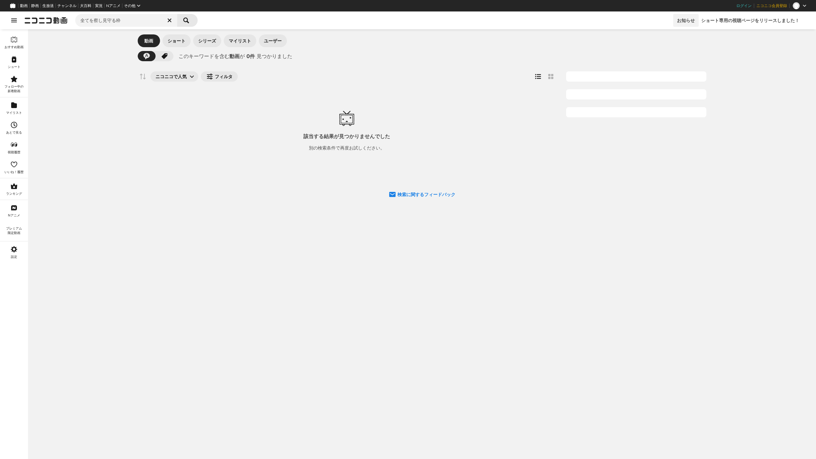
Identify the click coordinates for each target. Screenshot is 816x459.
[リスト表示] (538, 76)
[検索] (187, 20)
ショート (177, 40)
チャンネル (66, 6)
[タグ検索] (164, 56)
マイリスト (240, 40)
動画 (24, 6)
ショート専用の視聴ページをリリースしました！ (750, 20)
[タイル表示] (551, 76)
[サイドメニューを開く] (14, 20)
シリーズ (207, 40)
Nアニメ (113, 6)
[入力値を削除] (169, 20)
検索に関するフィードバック (426, 194)
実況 (99, 6)
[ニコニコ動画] (46, 20)
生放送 (48, 6)
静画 (35, 6)
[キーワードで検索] (147, 56)
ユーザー (273, 40)
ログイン (744, 6)
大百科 (85, 6)
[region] (14, 244)
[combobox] (126, 20)
